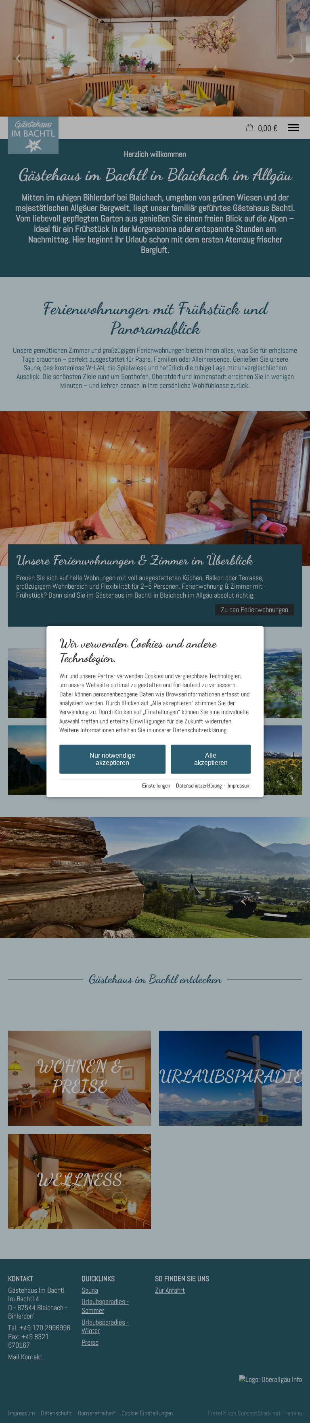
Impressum (239, 785)
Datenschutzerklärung (199, 785)
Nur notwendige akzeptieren (112, 759)
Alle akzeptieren (211, 759)
